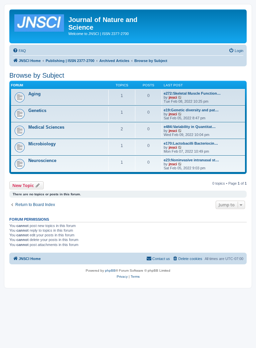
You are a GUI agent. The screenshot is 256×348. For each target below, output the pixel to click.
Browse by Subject (36, 75)
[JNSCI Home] (39, 21)
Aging (34, 93)
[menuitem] (19, 51)
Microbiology (42, 143)
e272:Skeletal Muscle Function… (192, 93)
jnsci (173, 97)
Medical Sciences (46, 127)
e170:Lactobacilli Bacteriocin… (191, 143)
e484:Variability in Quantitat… (190, 127)
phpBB (110, 270)
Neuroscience (42, 160)
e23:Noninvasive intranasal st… (191, 160)
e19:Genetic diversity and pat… (191, 110)
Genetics (37, 110)
